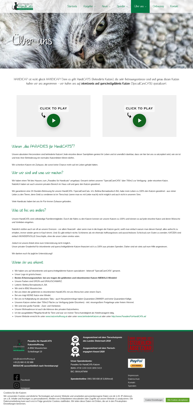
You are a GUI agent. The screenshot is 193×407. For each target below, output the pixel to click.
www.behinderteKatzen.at (89, 316)
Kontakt (131, 382)
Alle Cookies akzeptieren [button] (177, 400)
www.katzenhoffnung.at (56, 316)
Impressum (133, 375)
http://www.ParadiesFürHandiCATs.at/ (128, 316)
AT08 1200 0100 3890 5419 (89, 368)
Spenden (132, 386)
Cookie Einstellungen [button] (154, 400)
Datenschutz (134, 379)
